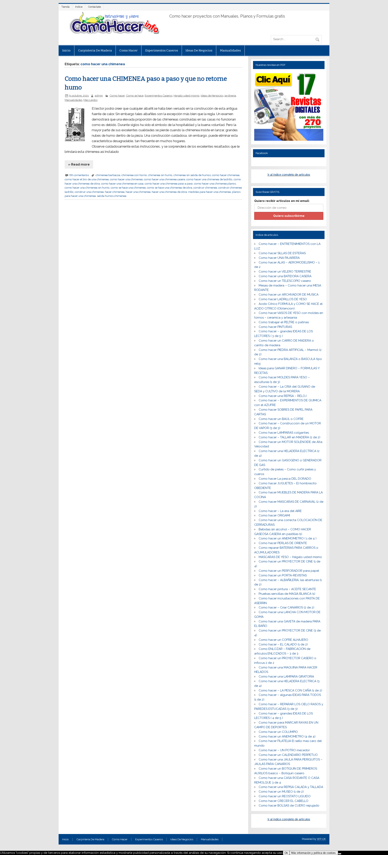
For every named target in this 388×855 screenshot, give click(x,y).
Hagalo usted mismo (186, 95)
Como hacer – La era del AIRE (280, 511)
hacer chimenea (114, 191)
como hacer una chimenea (126, 179)
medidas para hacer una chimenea (209, 191)
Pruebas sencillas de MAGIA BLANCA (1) (287, 594)
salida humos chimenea (111, 195)
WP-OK (321, 838)
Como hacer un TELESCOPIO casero (285, 281)
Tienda (65, 6)
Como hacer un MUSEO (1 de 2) (281, 791)
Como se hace (134, 95)
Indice (78, 6)
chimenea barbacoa (108, 175)
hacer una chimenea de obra (169, 191)
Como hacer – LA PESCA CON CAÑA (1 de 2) (290, 690)
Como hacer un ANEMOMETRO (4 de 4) (287, 736)
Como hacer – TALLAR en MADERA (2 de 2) (289, 437)
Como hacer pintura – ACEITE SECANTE (287, 589)
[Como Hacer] (113, 33)
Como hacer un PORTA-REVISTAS (283, 575)
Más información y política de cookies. (313, 852)
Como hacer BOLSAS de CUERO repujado (289, 805)
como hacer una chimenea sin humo (87, 187)
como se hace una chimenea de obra (169, 187)
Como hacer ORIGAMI (274, 515)
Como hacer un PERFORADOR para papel (289, 571)
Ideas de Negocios (199, 50)
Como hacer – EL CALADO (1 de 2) (283, 644)
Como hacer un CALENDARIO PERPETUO (288, 755)
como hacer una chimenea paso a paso (169, 183)
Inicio (66, 50)
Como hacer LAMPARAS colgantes (284, 432)
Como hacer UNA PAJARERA (279, 258)
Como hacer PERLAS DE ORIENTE (283, 543)
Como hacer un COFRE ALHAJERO (283, 640)
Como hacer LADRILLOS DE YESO (283, 299)
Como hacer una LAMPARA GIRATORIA (286, 676)
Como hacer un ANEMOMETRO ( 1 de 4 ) (287, 538)
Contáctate (94, 6)
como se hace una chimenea (128, 187)
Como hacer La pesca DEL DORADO (285, 478)
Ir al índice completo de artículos (289, 174)
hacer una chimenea (138, 191)
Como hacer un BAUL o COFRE (281, 419)
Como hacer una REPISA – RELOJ (283, 396)
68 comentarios (79, 175)
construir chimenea (205, 187)
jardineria (230, 95)
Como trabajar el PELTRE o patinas (284, 322)
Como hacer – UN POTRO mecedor (284, 750)
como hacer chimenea (225, 175)
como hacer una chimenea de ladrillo (209, 179)
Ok (286, 852)
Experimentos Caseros (161, 50)
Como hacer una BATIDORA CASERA (285, 276)
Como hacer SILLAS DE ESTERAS (282, 253)
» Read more (79, 164)
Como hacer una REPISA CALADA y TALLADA (291, 787)
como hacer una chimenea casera (164, 179)
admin (99, 95)
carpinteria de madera (95, 50)
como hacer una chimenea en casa (122, 183)
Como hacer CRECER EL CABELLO (283, 801)
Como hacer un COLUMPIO (278, 732)
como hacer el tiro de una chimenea (87, 179)
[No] (339, 853)
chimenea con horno (134, 175)
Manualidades (230, 50)
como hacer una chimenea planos (215, 183)
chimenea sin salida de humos (192, 175)
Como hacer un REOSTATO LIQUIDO (285, 796)
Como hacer (128, 50)
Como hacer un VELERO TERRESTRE (285, 271)
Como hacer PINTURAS (275, 327)
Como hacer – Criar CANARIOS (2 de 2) (286, 607)
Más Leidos (90, 100)
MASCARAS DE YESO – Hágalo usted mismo (290, 557)
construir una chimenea (89, 191)
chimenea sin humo (160, 175)
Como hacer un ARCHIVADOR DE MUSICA (288, 294)
